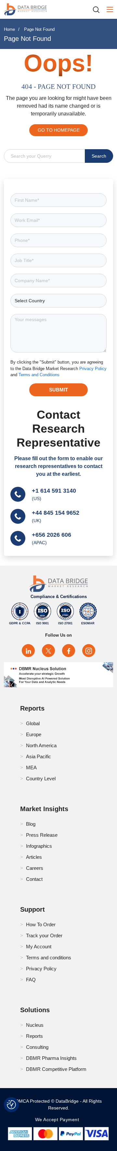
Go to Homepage (59, 130)
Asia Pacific (38, 756)
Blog (30, 824)
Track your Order (44, 935)
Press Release (42, 835)
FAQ (31, 979)
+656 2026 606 (51, 535)
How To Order (41, 924)
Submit (58, 389)
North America (41, 745)
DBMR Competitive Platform (56, 1069)
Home (9, 29)
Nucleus (35, 1025)
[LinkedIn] (28, 650)
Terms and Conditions (39, 374)
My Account (38, 946)
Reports (34, 1036)
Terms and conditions (48, 957)
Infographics (39, 846)
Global (33, 723)
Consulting (37, 1047)
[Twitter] (48, 650)
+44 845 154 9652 (55, 513)
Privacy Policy (93, 368)
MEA (31, 767)
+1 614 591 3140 (54, 490)
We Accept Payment (58, 1119)
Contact (34, 879)
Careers (34, 868)
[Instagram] (88, 650)
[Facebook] (68, 650)
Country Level (41, 778)
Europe (33, 734)
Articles (34, 857)
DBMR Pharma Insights (51, 1058)
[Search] (98, 9)
